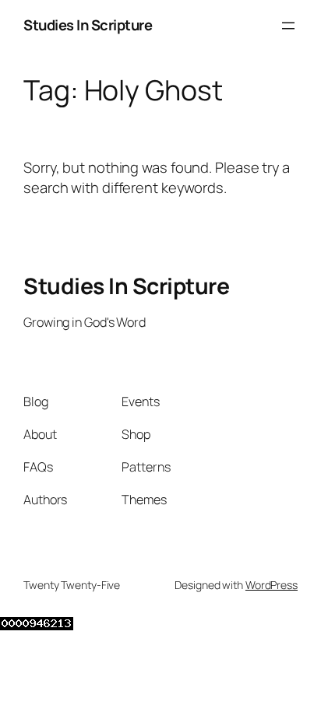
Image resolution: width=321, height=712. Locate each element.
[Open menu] (288, 25)
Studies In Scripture (87, 25)
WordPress (271, 584)
